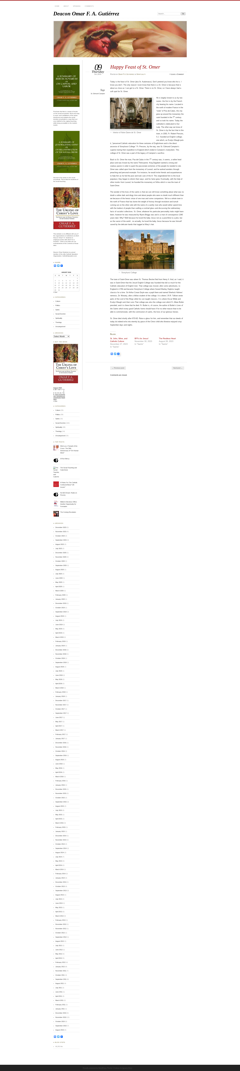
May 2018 (58, 679)
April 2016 (58, 772)
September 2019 (61, 612)
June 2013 (58, 903)
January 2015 (60, 831)
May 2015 (58, 814)
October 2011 (60, 975)
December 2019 (60, 603)
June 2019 (58, 624)
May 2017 (58, 721)
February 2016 (60, 781)
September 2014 (61, 848)
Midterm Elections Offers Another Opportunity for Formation (68, 504)
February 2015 (60, 827)
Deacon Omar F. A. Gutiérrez (86, 14)
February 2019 (60, 641)
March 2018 (59, 688)
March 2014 (59, 869)
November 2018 (60, 654)
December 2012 (60, 924)
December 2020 (60, 552)
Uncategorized (60, 326)
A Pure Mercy (64, 458)
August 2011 (59, 983)
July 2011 (58, 988)
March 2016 (59, 776)
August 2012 (59, 941)
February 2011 (60, 1004)
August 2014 (59, 852)
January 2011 (60, 1009)
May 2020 (58, 582)
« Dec (55, 292)
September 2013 (61, 890)
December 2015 (60, 789)
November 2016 (60, 747)
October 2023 (60, 536)
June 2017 (58, 717)
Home (57, 6)
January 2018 (60, 696)
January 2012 (60, 966)
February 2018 (60, 692)
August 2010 (59, 1030)
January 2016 (60, 785)
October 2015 (60, 797)
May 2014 (58, 861)
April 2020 (58, 586)
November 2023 (60, 531)
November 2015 (60, 793)
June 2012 (58, 950)
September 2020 (61, 565)
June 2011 (58, 992)
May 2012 (58, 954)
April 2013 (58, 911)
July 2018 (58, 671)
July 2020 (58, 574)
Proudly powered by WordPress (95, 1068)
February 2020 (60, 595)
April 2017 (58, 726)
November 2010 (60, 1017)
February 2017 (60, 734)
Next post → (177, 368)
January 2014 (60, 878)
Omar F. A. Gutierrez (126, 74)
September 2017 (61, 713)
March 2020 (59, 591)
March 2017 (59, 730)
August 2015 (59, 806)
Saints (57, 310)
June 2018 (58, 675)
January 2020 (60, 599)
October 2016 (60, 751)
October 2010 (60, 1021)
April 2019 (58, 633)
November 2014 (60, 840)
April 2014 (58, 865)
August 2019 (59, 616)
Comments (89, 6)
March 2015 (59, 823)
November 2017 (60, 705)
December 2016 (60, 743)
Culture (57, 301)
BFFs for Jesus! (141, 338)
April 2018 (58, 683)
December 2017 (60, 700)
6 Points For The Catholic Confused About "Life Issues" (68, 485)
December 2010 (60, 1013)
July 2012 (58, 945)
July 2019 (58, 620)
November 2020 (60, 557)
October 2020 (60, 561)
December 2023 (60, 527)
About (66, 6)
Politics (57, 305)
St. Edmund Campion (98, 93)
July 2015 (58, 810)
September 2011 (60, 979)
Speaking (77, 6)
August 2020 (59, 569)
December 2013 (60, 882)
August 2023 (59, 544)
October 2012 (60, 933)
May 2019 (58, 629)
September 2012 (61, 937)
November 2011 (60, 971)
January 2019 (60, 645)
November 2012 (60, 928)
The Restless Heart (167, 338)
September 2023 (61, 540)
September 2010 (61, 1026)
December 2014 (60, 836)
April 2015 (58, 819)
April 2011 (58, 996)
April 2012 (58, 958)
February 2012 (60, 962)
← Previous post (118, 368)
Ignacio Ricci (127, 1068)
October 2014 (60, 844)
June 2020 (58, 578)
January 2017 (60, 738)
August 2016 (59, 759)
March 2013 (59, 916)
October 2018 (60, 658)
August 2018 (59, 667)
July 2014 (58, 857)
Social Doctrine (60, 314)
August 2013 (59, 895)
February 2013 (60, 920)
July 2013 (58, 899)
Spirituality (141, 74)
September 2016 (61, 755)
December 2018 (60, 650)
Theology (58, 322)
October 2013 (60, 886)
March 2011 (59, 1000)
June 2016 (58, 764)
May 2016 (58, 768)
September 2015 (61, 802)
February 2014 (60, 873)
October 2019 (60, 607)
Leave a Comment (177, 74)
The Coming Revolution (68, 512)
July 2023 (58, 548)
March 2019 (59, 637)
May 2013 (58, 907)
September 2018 (61, 662)
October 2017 (60, 709)
